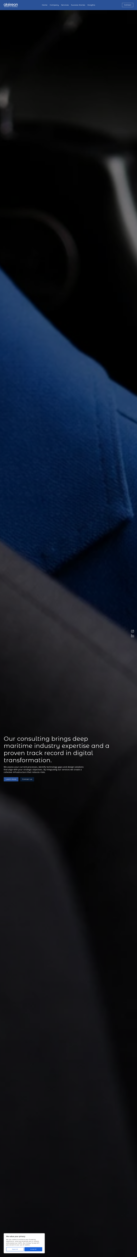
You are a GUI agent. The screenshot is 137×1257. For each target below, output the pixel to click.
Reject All (15, 1249)
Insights (91, 5)
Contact (127, 5)
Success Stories (78, 5)
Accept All (33, 1249)
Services (65, 5)
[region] (24, 1243)
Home (45, 5)
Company (54, 5)
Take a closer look (14, 769)
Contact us (33, 769)
